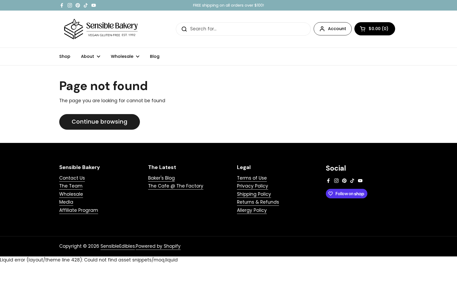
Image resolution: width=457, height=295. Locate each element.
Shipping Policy (254, 194)
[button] (374, 28)
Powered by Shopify (158, 246)
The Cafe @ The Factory (175, 186)
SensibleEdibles (117, 246)
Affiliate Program (78, 210)
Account (337, 29)
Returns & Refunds (258, 202)
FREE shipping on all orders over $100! (228, 5)
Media (66, 202)
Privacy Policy (252, 186)
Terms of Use (252, 178)
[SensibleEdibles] (101, 29)
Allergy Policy (252, 210)
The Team (71, 186)
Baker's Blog (161, 178)
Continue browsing (99, 121)
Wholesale (71, 194)
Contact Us (72, 178)
